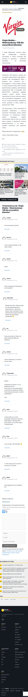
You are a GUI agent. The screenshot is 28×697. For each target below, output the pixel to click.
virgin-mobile (15, 147)
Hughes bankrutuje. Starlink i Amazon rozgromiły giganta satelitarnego (20, 176)
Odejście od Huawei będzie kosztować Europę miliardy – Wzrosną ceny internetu (6, 191)
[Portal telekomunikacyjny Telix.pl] (14, 2)
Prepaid (23, 144)
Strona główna (5, 8)
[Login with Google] (6, 511)
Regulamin (18, 690)
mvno (5, 147)
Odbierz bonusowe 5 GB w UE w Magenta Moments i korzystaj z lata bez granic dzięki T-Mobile (21, 192)
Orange (3, 652)
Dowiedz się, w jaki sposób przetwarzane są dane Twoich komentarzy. (12, 552)
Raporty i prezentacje (20, 652)
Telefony (17, 629)
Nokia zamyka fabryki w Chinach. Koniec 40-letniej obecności (14, 577)
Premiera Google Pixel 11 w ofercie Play (13, 565)
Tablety (16, 632)
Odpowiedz (7, 229)
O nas (2, 690)
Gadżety (17, 642)
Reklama (17, 667)
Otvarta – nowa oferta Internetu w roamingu (6, 174)
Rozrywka (3, 677)
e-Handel (17, 664)
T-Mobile (3, 657)
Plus (2, 659)
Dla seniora (17, 634)
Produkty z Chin (18, 644)
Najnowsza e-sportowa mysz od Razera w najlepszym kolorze (13, 587)
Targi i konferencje (19, 657)
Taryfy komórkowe (11, 146)
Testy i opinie (18, 627)
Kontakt (7, 690)
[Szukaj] (25, 2)
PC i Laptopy (18, 639)
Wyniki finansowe (19, 654)
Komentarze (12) (6, 501)
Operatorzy (18, 144)
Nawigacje (17, 637)
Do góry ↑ (3, 694)
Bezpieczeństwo (5, 674)
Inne (2, 671)
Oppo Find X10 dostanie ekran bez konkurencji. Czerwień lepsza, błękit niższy (14, 591)
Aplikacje (3, 679)
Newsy (13, 144)
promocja (9, 147)
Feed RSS (3, 692)
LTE (2, 664)
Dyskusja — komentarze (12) (9, 199)
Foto (2, 682)
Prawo (16, 662)
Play (2, 654)
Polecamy (3, 629)
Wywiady (17, 659)
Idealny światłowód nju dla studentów (12, 574)
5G (2, 662)
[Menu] (2, 2)
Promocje (4, 146)
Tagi (23, 690)
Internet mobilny (13, 8)
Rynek (17, 648)
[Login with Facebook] (3, 511)
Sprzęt (17, 623)
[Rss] (2, 619)
